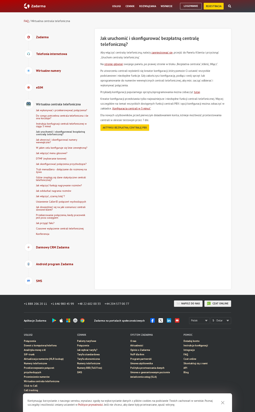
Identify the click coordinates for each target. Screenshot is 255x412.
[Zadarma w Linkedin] (169, 321)
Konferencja (42, 234)
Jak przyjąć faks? (45, 223)
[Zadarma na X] (160, 321)
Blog (186, 372)
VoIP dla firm (137, 354)
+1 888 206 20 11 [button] (35, 304)
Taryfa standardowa (88, 354)
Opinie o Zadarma (140, 350)
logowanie (191, 6)
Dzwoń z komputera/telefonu (40, 345)
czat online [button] (220, 303)
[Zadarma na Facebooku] (152, 321)
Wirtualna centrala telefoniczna (41, 381)
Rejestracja (213, 6)
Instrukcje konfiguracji (196, 345)
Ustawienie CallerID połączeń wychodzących (61, 201)
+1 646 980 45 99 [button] (62, 304)
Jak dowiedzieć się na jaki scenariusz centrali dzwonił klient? (60, 208)
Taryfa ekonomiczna (88, 359)
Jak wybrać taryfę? (87, 350)
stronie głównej (113, 64)
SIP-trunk (29, 354)
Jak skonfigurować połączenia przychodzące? (61, 164)
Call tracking (31, 390)
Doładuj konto (192, 341)
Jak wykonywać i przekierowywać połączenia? (61, 110)
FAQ (26, 21)
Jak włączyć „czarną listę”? (50, 196)
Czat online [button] (190, 359)
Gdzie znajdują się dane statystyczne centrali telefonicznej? (61, 179)
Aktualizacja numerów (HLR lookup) (44, 359)
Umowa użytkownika (141, 363)
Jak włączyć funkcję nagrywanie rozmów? (59, 185)
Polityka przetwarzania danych (147, 367)
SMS (79, 372)
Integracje (189, 350)
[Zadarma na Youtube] (177, 321)
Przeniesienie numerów (36, 376)
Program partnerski (141, 359)
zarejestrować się (162, 52)
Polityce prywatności (90, 404)
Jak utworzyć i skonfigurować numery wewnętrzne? (56, 141)
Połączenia (30, 341)
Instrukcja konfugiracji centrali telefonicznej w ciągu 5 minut (61, 125)
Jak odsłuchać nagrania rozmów (53, 190)
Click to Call (30, 385)
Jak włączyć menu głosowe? (51, 153)
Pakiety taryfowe (86, 341)
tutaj (197, 92)
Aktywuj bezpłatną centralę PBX (125, 127)
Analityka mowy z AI (35, 350)
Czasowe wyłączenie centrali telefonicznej (60, 228)
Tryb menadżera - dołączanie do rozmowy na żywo (61, 171)
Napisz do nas (190, 303)
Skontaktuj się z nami (196, 363)
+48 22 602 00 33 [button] (89, 304)
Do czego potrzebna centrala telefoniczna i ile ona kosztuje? (62, 117)
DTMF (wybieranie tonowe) (51, 158)
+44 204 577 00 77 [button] (117, 304)
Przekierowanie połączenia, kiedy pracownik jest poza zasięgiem (60, 216)
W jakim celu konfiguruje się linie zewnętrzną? (61, 147)
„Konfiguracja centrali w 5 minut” (131, 108)
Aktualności (136, 345)
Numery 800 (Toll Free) (89, 367)
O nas (133, 341)
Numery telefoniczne (35, 363)
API (185, 367)
